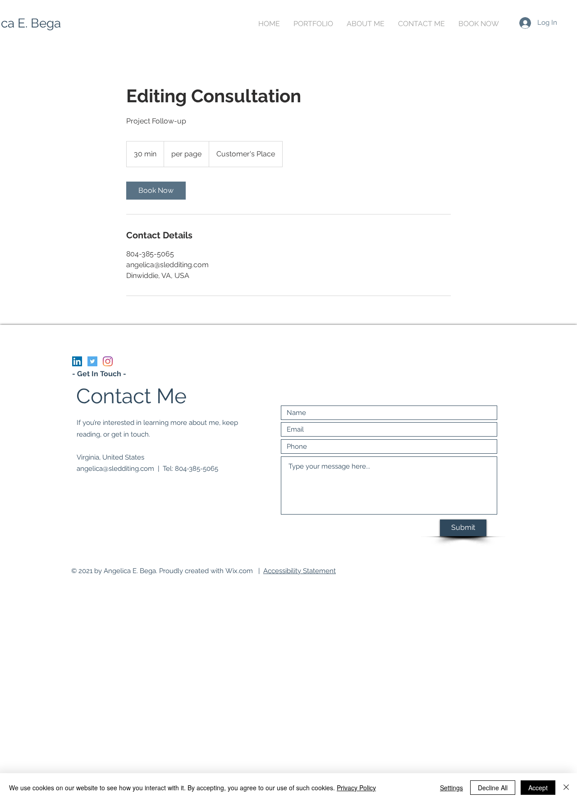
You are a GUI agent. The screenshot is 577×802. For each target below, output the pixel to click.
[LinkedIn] (77, 361)
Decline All (493, 787)
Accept (538, 787)
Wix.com (239, 571)
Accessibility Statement (299, 571)
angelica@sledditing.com (115, 469)
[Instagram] (108, 361)
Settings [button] (451, 787)
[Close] (566, 787)
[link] (156, 191)
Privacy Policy (356, 787)
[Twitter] (92, 361)
